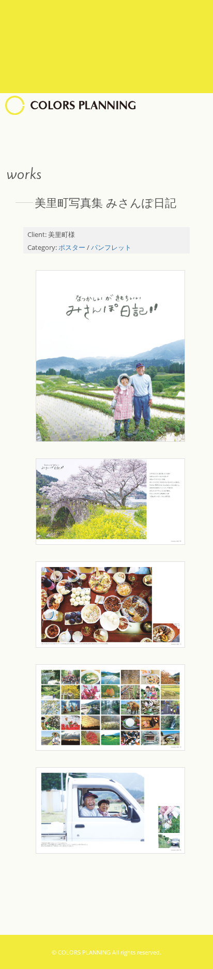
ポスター (71, 247)
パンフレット (111, 247)
